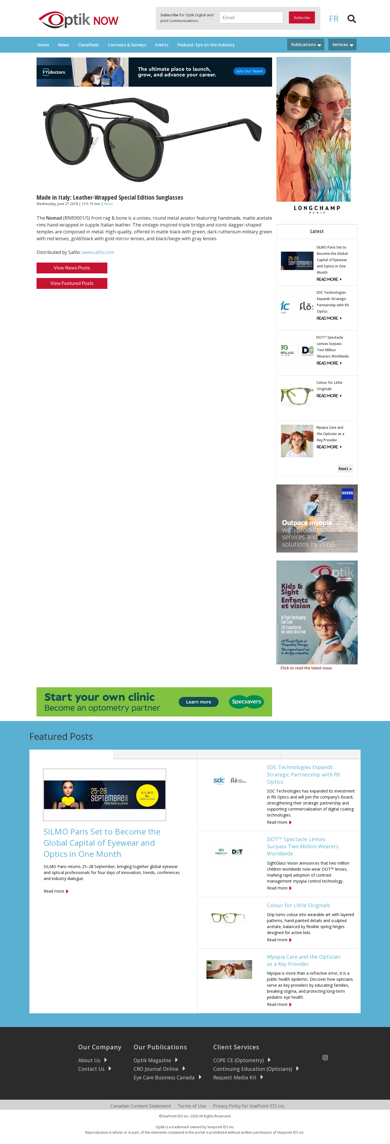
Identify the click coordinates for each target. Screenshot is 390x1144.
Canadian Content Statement (140, 1106)
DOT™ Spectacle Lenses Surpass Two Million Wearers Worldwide (303, 846)
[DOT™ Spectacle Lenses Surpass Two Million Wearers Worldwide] (297, 350)
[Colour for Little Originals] (297, 395)
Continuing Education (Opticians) (252, 1068)
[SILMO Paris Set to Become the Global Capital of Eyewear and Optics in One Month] (297, 260)
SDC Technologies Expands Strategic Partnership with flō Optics (303, 774)
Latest (317, 231)
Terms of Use (192, 1106)
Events (161, 44)
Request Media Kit (234, 1077)
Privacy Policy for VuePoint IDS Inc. (249, 1106)
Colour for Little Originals (298, 905)
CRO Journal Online (156, 1068)
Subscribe (302, 17)
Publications (303, 44)
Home (43, 44)
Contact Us (91, 1068)
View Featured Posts (72, 283)
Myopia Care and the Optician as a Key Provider (330, 433)
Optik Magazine (152, 1060)
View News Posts (72, 268)
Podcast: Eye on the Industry (206, 44)
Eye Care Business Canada (164, 1077)
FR (334, 18)
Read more (54, 891)
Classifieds (88, 44)
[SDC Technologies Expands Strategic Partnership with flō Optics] (297, 305)
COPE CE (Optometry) (238, 1060)
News (63, 44)
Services (340, 44)
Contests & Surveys (127, 44)
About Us (89, 1060)
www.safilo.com (98, 252)
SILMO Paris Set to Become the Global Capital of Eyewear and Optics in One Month (332, 260)
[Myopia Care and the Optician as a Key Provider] (297, 440)
